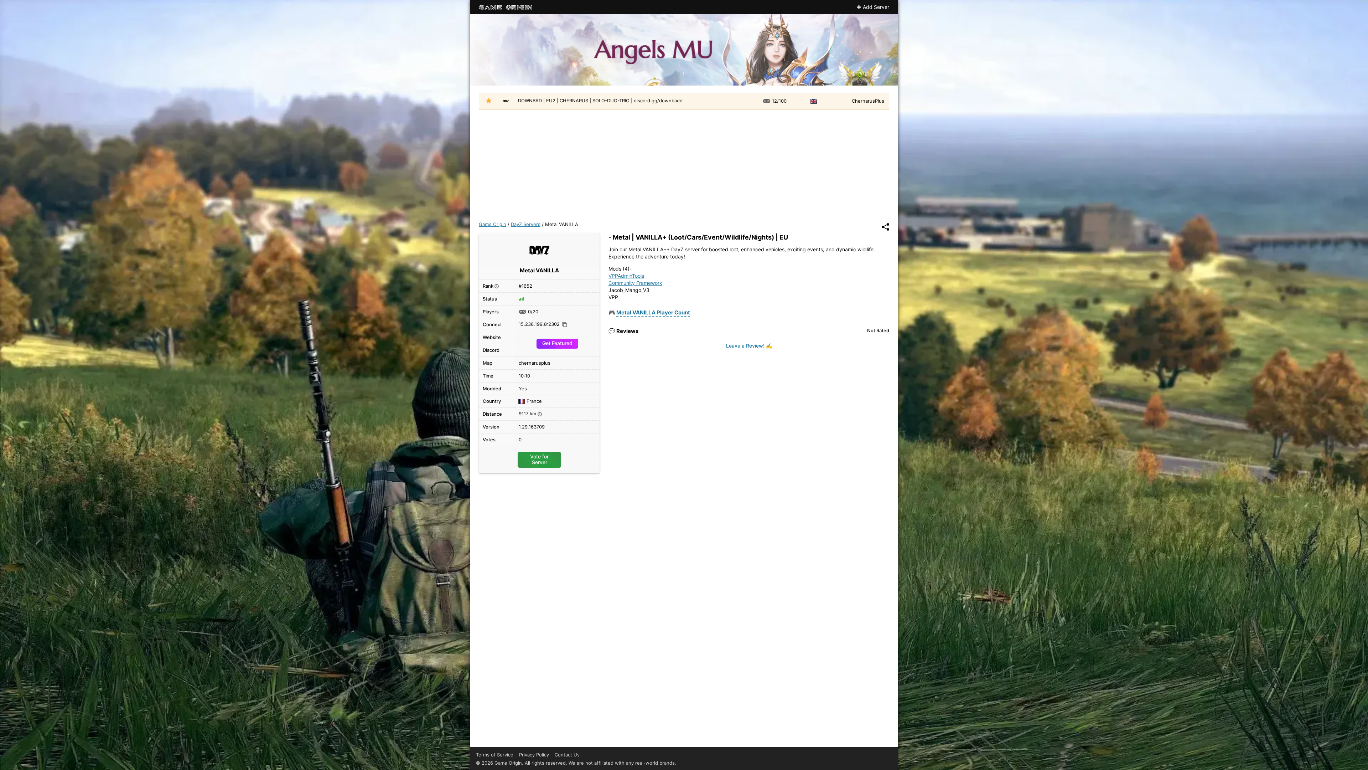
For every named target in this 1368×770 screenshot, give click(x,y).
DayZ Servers (525, 224)
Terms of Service (494, 755)
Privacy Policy (534, 755)
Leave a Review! (745, 346)
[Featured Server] (489, 101)
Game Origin (492, 224)
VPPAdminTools (626, 276)
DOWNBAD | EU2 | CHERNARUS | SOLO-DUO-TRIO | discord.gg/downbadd (600, 100)
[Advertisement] (684, 163)
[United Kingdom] (815, 101)
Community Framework (635, 283)
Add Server (876, 7)
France (534, 401)
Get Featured (557, 343)
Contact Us (567, 755)
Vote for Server (539, 459)
